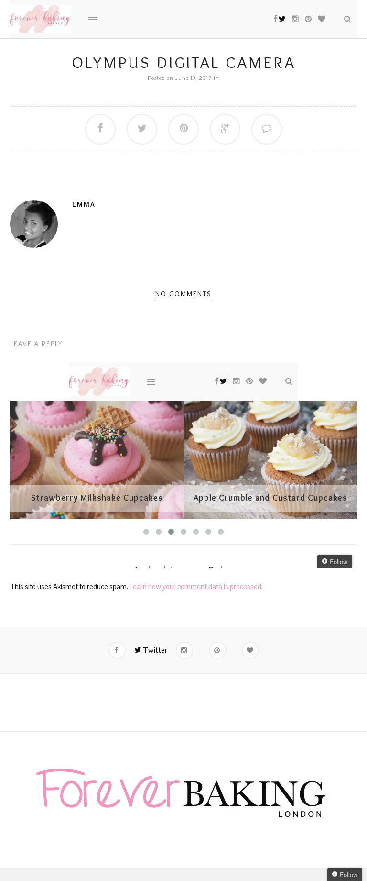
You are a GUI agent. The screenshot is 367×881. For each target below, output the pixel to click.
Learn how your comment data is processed (195, 586)
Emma (84, 204)
